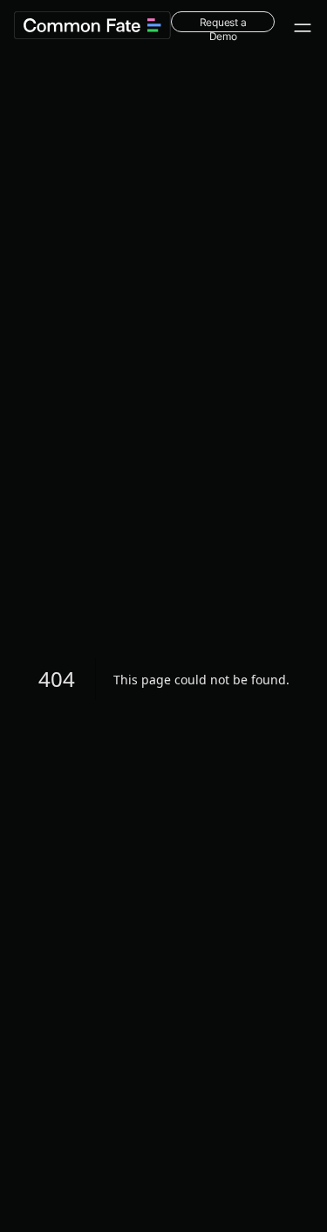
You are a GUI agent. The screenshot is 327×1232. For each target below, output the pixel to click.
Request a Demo (223, 24)
